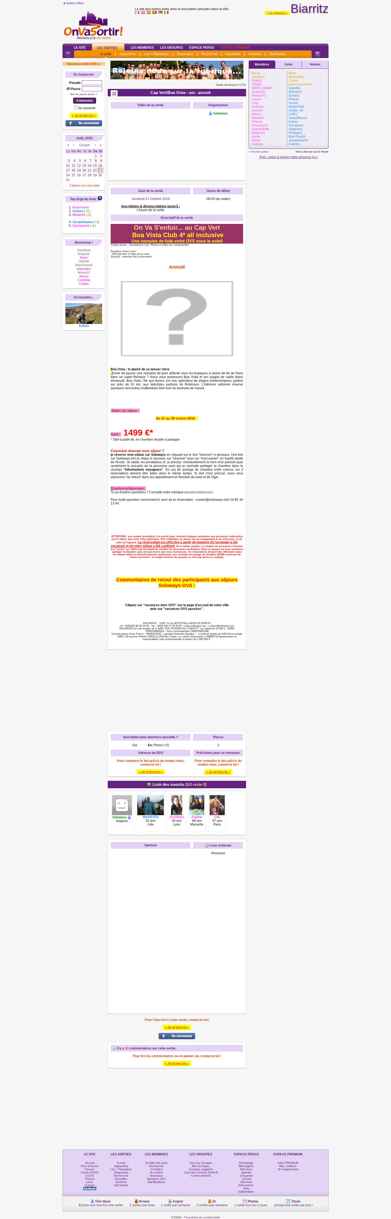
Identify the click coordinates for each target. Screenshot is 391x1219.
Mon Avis (246, 1182)
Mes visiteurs (288, 1166)
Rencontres (246, 1185)
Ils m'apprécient (288, 1169)
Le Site (80, 48)
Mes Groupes (201, 1166)
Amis (289, 64)
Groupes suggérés (201, 1169)
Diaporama (185, 54)
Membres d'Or (156, 1178)
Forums (90, 1169)
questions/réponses (198, 492)
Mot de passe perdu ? (83, 94)
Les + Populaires (156, 54)
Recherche (209, 54)
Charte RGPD (90, 1172)
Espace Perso (201, 48)
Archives (254, 54)
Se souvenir (86, 108)
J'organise (246, 1175)
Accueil (89, 1162)
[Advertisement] (231, 28)
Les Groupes (171, 48)
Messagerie (246, 1166)
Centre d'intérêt (201, 1175)
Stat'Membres (156, 1182)
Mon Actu (246, 1169)
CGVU (89, 1175)
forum (324, 151)
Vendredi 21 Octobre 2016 (151, 199)
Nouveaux (156, 1175)
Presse (89, 1178)
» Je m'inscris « (277, 12)
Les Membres (142, 48)
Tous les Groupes (200, 1162)
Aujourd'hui (127, 54)
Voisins (315, 64)
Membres (262, 64)
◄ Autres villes (73, 3)
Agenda (246, 1172)
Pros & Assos (89, 1166)
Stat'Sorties (277, 54)
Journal (246, 1178)
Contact (90, 1185)
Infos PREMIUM (288, 1162)
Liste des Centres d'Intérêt (201, 1172)
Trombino (156, 1169)
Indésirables (246, 1191)
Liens (89, 1182)
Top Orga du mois (83, 199)
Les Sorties (107, 48)
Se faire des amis (156, 1162)
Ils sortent (156, 1172)
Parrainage (246, 1162)
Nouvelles (233, 54)
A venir (105, 54)
